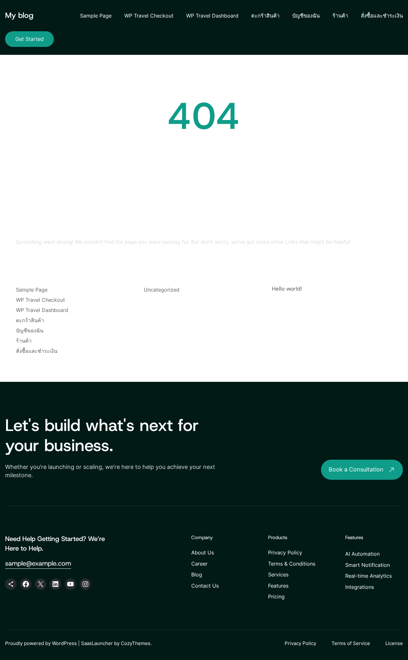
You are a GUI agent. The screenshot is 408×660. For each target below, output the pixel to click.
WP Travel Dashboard (212, 15)
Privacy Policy (285, 552)
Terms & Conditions (291, 563)
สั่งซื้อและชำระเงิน (382, 15)
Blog (196, 574)
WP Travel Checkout (148, 15)
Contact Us (205, 585)
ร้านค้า (340, 15)
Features (278, 585)
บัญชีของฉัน (306, 15)
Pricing (276, 596)
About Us (202, 552)
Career (199, 563)
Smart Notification (367, 565)
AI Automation (362, 554)
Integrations (359, 587)
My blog (19, 15)
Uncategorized (161, 289)
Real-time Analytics (368, 576)
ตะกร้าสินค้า (265, 15)
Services (278, 574)
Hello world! (287, 289)
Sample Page (96, 15)
